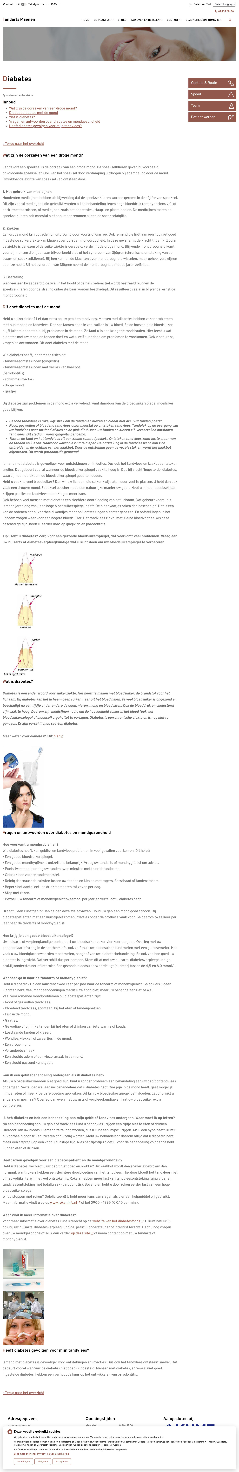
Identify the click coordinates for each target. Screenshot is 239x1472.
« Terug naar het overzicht (23, 144)
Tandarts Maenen (19, 19)
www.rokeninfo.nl (63, 1203)
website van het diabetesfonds (116, 1221)
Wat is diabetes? (22, 117)
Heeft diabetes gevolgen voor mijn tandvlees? (45, 126)
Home (85, 20)
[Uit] (24, 4)
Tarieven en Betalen (145, 20)
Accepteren (62, 1461)
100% (54, 4)
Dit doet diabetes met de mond (33, 113)
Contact (172, 20)
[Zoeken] (230, 19)
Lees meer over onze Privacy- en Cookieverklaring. (41, 1454)
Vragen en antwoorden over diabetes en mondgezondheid (54, 122)
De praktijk (102, 20)
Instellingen (23, 1461)
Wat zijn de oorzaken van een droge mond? (43, 108)
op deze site (80, 1233)
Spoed (122, 20)
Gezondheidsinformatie (202, 20)
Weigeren (43, 1461)
